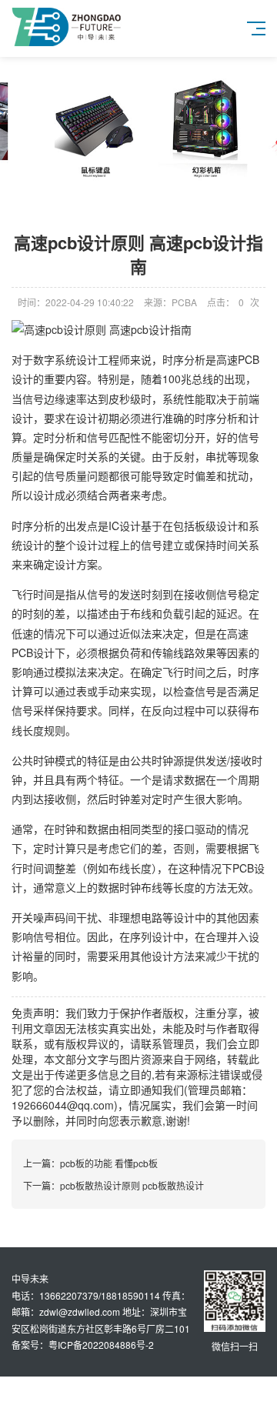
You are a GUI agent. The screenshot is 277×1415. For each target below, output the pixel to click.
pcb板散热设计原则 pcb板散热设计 (132, 1185)
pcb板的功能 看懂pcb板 (109, 1163)
